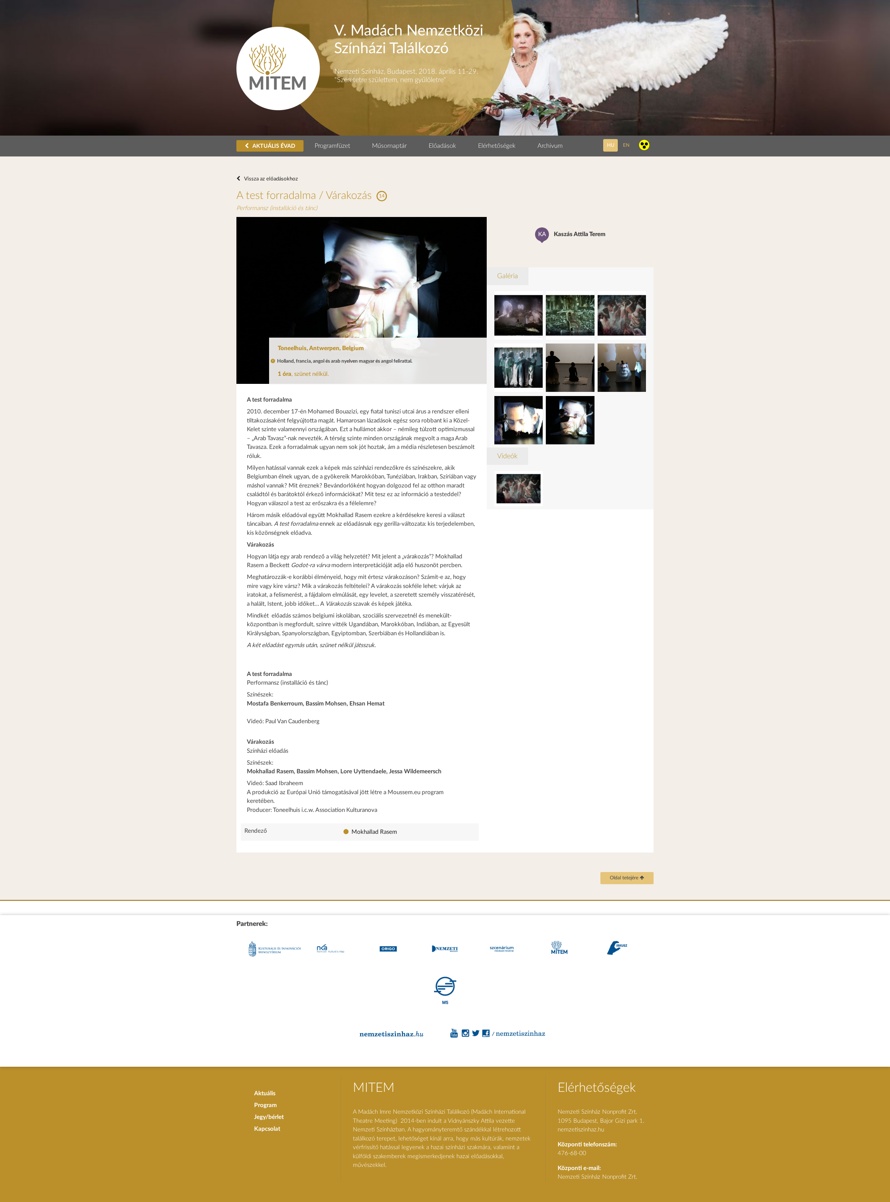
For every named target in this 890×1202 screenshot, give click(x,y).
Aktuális (264, 1093)
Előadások (442, 146)
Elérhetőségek (497, 146)
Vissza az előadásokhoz (270, 178)
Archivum (550, 146)
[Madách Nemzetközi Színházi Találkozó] (278, 108)
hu (610, 145)
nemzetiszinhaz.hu (581, 1129)
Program (265, 1105)
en (626, 145)
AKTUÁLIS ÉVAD (273, 146)
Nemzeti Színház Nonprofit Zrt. (597, 1177)
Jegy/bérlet (269, 1117)
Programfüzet (332, 146)
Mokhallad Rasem (374, 832)
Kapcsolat (267, 1129)
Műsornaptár (389, 146)
